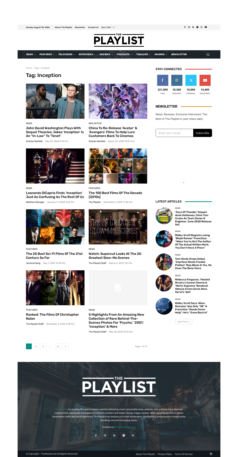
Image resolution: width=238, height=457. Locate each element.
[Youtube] (206, 27)
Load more (182, 321)
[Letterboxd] (210, 27)
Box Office (95, 123)
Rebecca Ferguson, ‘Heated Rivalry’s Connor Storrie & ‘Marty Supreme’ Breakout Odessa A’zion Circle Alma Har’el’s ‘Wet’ (192, 286)
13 (58, 346)
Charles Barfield (34, 141)
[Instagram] (189, 27)
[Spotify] (197, 27)
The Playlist (61, 409)
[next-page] (65, 346)
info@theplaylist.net (125, 427)
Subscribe (205, 76)
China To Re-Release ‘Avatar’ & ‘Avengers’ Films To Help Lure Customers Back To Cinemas (113, 132)
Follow (177, 76)
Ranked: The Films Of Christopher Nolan (52, 317)
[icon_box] (108, 28)
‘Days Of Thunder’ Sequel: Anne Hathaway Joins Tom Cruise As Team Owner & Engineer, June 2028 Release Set (193, 218)
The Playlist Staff (35, 324)
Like (163, 76)
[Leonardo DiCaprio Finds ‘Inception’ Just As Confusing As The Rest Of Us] (55, 166)
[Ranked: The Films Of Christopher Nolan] (55, 287)
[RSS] (193, 27)
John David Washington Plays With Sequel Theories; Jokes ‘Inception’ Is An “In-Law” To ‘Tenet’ (55, 132)
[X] (201, 27)
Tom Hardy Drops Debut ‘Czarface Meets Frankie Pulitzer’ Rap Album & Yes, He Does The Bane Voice (193, 263)
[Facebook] (185, 27)
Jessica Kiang (33, 263)
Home (29, 67)
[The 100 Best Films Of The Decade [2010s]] (118, 166)
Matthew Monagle (35, 202)
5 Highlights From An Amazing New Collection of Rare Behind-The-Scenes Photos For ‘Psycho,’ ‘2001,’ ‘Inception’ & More (116, 320)
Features (31, 249)
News (29, 123)
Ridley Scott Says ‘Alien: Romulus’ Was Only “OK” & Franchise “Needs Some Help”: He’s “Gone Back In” (191, 308)
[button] (208, 54)
